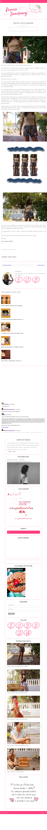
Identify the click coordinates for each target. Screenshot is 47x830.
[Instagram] (28, 633)
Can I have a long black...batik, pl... (12, 360)
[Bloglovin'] (19, 633)
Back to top (43, 812)
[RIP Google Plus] (36, 625)
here (21, 275)
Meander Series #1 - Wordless (15, 459)
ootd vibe (15, 249)
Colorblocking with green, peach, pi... (12, 319)
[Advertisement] (23, 29)
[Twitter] (19, 625)
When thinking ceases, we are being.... (12, 305)
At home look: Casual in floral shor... (12, 333)
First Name (10, 609)
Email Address (11, 604)
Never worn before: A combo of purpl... (13, 347)
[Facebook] (11, 625)
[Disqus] (23, 385)
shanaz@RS (18, 271)
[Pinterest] (28, 625)
